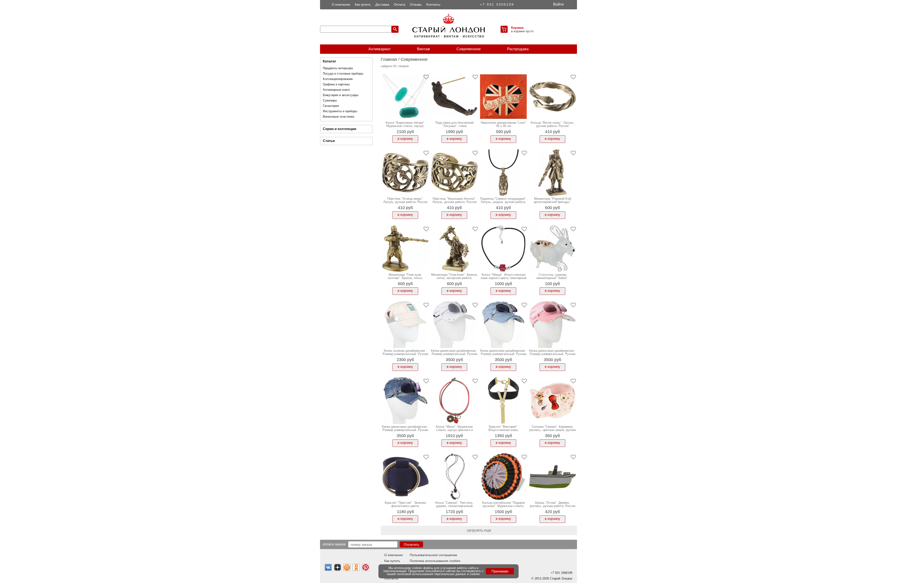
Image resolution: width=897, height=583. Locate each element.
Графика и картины (336, 84)
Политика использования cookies (435, 561)
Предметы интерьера (338, 68)
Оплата (399, 4)
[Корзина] (504, 29)
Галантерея (331, 106)
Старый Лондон (561, 578)
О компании (341, 4)
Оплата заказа (334, 544)
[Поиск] (395, 29)
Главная (389, 59)
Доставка (382, 4)
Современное (468, 49)
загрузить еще (479, 530)
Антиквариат (379, 49)
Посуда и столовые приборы (343, 73)
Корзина (517, 27)
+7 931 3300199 (497, 4)
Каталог (329, 61)
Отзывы (416, 4)
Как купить (363, 4)
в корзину (405, 139)
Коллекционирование (338, 79)
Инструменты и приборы (340, 111)
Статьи (329, 141)
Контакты (433, 4)
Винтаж (423, 49)
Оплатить (411, 545)
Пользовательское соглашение (433, 555)
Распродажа (518, 49)
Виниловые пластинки (338, 116)
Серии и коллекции (339, 129)
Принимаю (499, 571)
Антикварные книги (336, 89)
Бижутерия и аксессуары (340, 95)
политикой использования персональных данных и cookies (438, 574)
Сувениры (330, 100)
